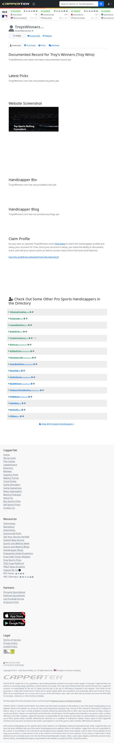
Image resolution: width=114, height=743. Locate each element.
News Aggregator (12, 491)
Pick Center (9, 461)
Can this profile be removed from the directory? (34, 257)
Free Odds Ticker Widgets (16, 556)
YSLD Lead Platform (13, 563)
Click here (60, 243)
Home (6, 454)
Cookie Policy (10, 646)
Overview (16, 45)
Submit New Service (13, 540)
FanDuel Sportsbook (14, 595)
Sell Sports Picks (11, 504)
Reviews (55, 45)
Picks (43, 45)
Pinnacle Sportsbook (14, 592)
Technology (9, 523)
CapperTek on (10, 570)
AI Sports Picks (11, 602)
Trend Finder (10, 481)
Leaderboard (10, 464)
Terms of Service (12, 639)
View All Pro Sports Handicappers (57, 424)
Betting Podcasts (12, 494)
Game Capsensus (12, 488)
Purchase (31, 45)
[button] (109, 4)
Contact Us (9, 507)
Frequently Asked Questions (18, 553)
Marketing (8, 526)
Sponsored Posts (12, 533)
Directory (8, 468)
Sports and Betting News (16, 543)
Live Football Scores (13, 598)
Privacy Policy (10, 643)
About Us (8, 497)
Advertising (9, 530)
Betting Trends (11, 478)
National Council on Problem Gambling (66, 701)
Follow (18, 36)
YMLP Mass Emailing (14, 566)
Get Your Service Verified (16, 536)
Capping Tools (10, 474)
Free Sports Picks (12, 560)
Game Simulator (11, 484)
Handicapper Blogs (13, 550)
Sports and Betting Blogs (16, 546)
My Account (9, 458)
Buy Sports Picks (12, 501)
